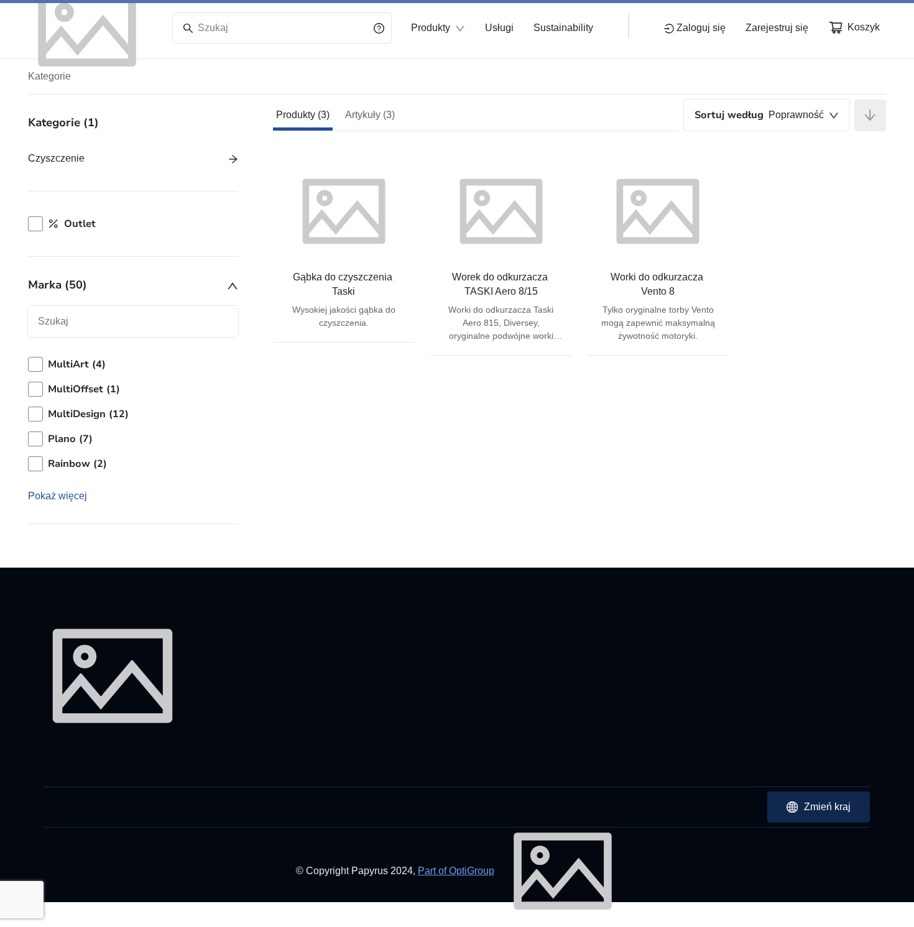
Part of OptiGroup (456, 870)
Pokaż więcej (57, 496)
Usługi (499, 27)
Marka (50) (57, 284)
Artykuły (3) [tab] (370, 114)
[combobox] (766, 115)
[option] (133, 364)
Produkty (430, 27)
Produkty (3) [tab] (303, 114)
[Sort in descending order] (870, 115)
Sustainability (563, 27)
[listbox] (133, 414)
